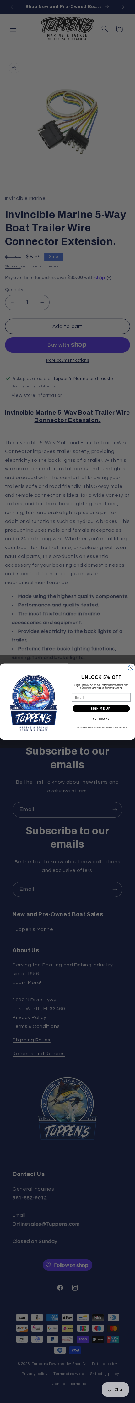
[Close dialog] (130, 667)
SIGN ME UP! (101, 708)
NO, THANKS (101, 719)
